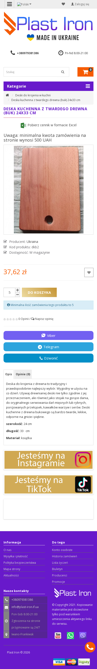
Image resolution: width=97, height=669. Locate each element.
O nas (7, 550)
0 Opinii (23, 319)
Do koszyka (39, 292)
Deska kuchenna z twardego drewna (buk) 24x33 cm (45, 100)
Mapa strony (12, 569)
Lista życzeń (60, 563)
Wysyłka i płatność (16, 556)
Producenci (59, 575)
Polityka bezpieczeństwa (20, 563)
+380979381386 (28, 53)
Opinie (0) (23, 374)
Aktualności (11, 575)
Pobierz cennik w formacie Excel (52, 125)
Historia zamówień (64, 556)
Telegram (51, 346)
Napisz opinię (44, 319)
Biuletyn (57, 569)
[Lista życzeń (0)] (63, 4)
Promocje (58, 582)
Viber (51, 335)
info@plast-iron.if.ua (25, 607)
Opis (8, 374)
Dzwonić (51, 358)
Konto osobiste (62, 550)
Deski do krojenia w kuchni (33, 95)
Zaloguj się (81, 4)
